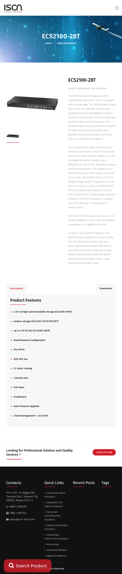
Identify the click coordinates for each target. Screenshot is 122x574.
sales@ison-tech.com (22, 519)
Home (49, 43)
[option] (32, 103)
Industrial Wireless (56, 550)
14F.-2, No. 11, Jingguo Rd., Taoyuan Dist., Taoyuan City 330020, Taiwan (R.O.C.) (22, 496)
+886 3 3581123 (17, 513)
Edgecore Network (66, 43)
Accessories (52, 544)
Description (16, 288)
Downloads (106, 288)
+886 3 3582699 (17, 506)
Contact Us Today (104, 452)
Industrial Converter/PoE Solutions (52, 516)
